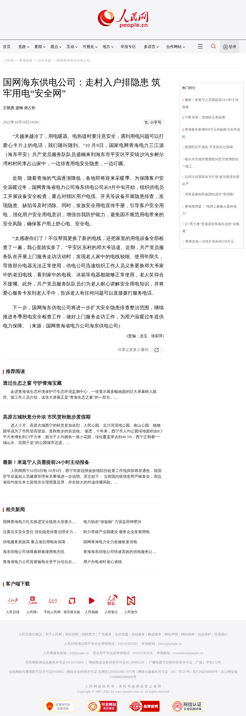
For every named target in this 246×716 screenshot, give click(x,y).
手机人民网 (52, 612)
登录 (232, 47)
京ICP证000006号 (205, 672)
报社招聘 (72, 634)
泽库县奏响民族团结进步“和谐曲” (210, 194)
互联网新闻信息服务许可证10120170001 (54, 662)
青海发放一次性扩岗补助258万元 (209, 241)
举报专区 (128, 47)
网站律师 (188, 634)
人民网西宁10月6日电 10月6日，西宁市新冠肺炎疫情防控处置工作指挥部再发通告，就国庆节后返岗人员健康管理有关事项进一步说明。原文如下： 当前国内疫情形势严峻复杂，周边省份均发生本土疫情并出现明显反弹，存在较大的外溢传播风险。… (82, 476)
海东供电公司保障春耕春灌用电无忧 (33, 552)
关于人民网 (53, 634)
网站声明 (171, 634)
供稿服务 (138, 634)
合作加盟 (121, 634)
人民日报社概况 (30, 634)
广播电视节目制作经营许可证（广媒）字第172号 (185, 662)
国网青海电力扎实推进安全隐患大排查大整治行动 (45, 522)
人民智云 (111, 612)
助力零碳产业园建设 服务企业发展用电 (116, 532)
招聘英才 (88, 634)
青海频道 (25, 60)
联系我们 (221, 634)
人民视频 (91, 612)
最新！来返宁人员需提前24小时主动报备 (46, 462)
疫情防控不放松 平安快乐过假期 (209, 147)
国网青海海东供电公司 (73, 60)
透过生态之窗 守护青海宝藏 (32, 383)
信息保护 (204, 634)
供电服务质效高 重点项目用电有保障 (34, 542)
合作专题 (44, 60)
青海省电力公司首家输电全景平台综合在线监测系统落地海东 (55, 562)
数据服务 (154, 634)
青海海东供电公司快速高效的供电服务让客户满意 (125, 552)
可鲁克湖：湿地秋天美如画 (205, 117)
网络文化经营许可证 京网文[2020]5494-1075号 (101, 672)
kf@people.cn (79, 653)
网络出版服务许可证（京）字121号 (164, 672)
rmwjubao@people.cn (188, 653)
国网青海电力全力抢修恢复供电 (110, 542)
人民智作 (131, 612)
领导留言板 (71, 612)
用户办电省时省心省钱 (102, 562)
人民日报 (12, 612)
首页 (7, 47)
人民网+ (32, 612)
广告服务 (105, 634)
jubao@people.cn (170, 644)
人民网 (9, 60)
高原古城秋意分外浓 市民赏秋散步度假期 (47, 416)
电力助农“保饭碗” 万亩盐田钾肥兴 (112, 522)
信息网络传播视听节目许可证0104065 (36, 672)
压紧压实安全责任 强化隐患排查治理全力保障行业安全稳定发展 (57, 532)
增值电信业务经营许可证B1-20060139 (116, 662)
